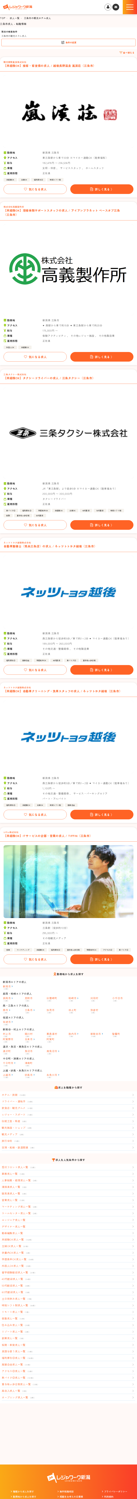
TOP (2, 18)
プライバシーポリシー (115, 1491)
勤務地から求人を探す (24, 1496)
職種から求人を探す (23, 1491)
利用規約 (108, 1496)
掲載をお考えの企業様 (71, 1496)
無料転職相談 (67, 1491)
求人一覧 (14, 18)
